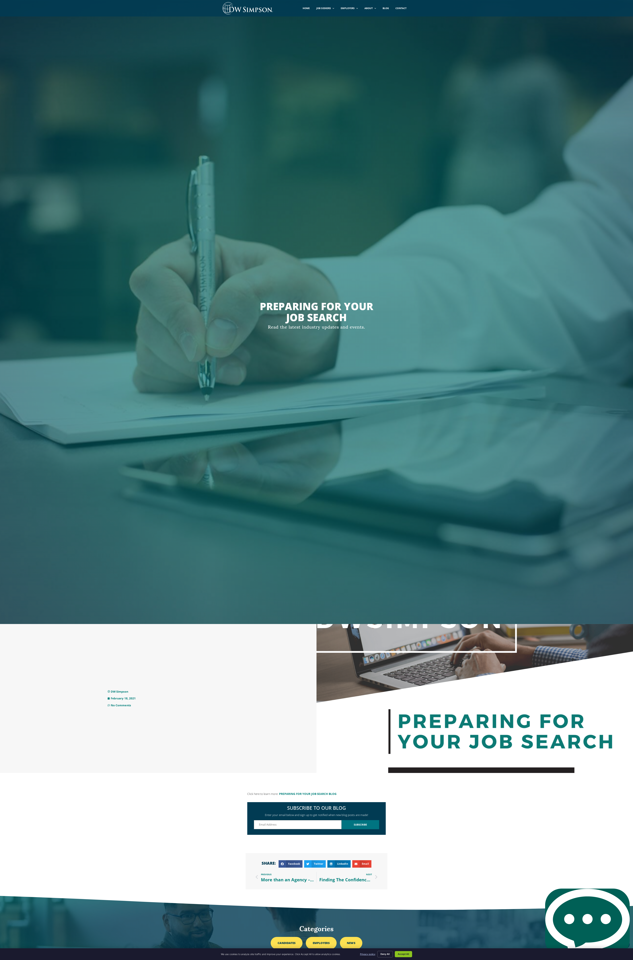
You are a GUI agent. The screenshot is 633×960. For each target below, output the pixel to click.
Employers (351, 9)
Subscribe (360, 824)
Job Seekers (326, 9)
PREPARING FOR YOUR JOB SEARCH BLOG (307, 794)
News (351, 943)
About (371, 9)
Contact (402, 9)
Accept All (403, 954)
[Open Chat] (587, 923)
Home (308, 9)
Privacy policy (367, 954)
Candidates (287, 943)
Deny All (385, 954)
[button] (290, 864)
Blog (387, 9)
